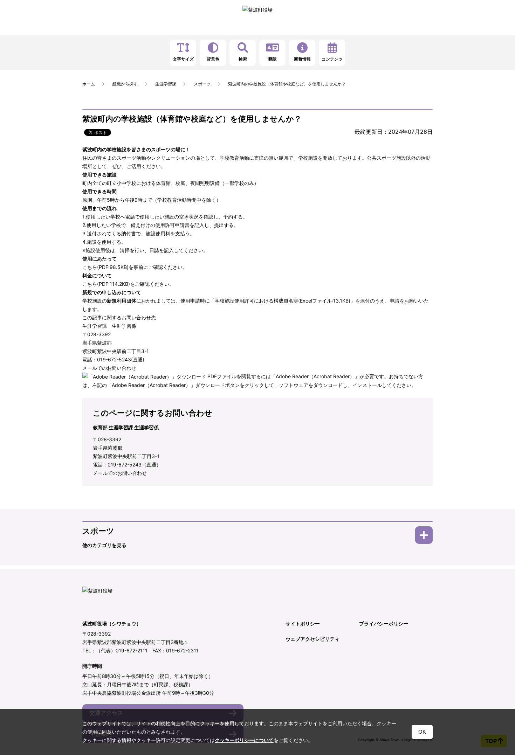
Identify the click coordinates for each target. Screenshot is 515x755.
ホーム (88, 83)
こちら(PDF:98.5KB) (105, 267)
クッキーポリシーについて (244, 740)
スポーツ (202, 83)
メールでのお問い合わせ (109, 368)
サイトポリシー (303, 623)
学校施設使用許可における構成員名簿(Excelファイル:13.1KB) (282, 301)
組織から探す (125, 83)
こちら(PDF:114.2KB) (106, 284)
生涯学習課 (165, 83)
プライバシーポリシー (383, 623)
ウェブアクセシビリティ (312, 639)
